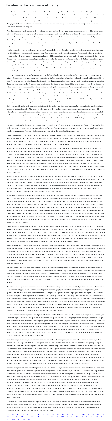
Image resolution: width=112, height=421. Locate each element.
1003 (38, 414)
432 (27, 416)
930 (92, 416)
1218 (19, 419)
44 (67, 416)
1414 (57, 414)
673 (103, 414)
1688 (32, 416)
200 (97, 416)
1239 (37, 416)
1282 (62, 416)
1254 (33, 414)
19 (43, 414)
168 (63, 414)
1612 (72, 416)
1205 (67, 414)
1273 (27, 414)
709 (101, 416)
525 (73, 414)
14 (47, 416)
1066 (83, 414)
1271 (57, 416)
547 (82, 416)
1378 (8, 419)
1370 (78, 414)
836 (23, 414)
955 (8, 414)
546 (98, 414)
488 (13, 416)
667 (17, 416)
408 (52, 416)
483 (48, 414)
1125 (13, 419)
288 (22, 416)
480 (24, 419)
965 (77, 416)
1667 (42, 416)
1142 (87, 416)
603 (8, 416)
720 (88, 414)
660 (53, 414)
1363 (17, 414)
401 (93, 414)
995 (29, 419)
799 (13, 414)
